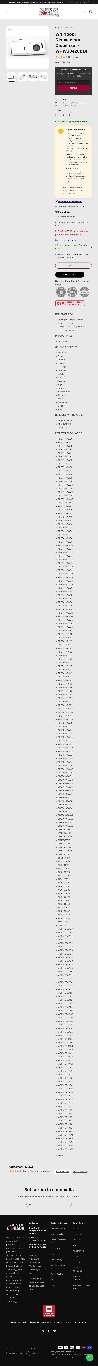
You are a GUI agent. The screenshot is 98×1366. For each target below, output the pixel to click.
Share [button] (60, 1156)
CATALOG (77, 1240)
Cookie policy (56, 1260)
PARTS (76, 1245)
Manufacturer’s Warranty (70, 202)
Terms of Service (58, 1228)
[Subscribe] (68, 1204)
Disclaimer (55, 1254)
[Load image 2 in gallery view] (22, 76)
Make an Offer (70, 275)
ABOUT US (77, 1234)
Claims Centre (57, 1274)
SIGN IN (76, 1262)
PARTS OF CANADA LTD (64, 1352)
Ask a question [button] (80, 1172)
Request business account (58, 1266)
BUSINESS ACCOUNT (77, 1269)
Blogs (53, 1280)
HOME (75, 1228)
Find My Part (56, 1285)
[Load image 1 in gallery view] (11, 76)
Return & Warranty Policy (58, 1241)
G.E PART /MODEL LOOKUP (81, 1278)
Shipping (58, 103)
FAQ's (75, 1257)
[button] (7, 11)
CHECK (73, 88)
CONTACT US (78, 1251)
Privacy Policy (56, 1248)
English (33, 1353)
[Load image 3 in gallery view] (32, 76)
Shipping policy (57, 1234)
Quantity (58, 110)
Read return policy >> (65, 240)
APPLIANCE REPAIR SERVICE (81, 1287)
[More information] (90, 247)
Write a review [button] (62, 1172)
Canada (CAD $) (15, 1353)
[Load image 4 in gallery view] (43, 76)
